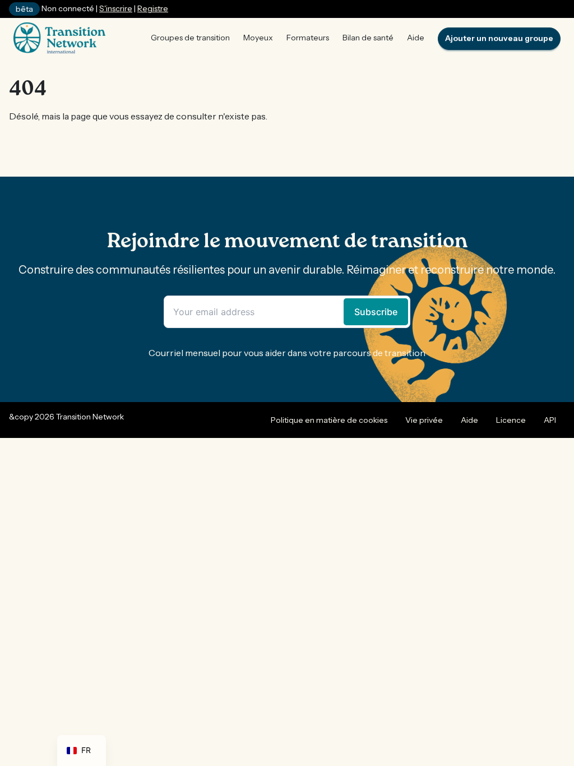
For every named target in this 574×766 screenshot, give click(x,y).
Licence (511, 420)
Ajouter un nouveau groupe (499, 38)
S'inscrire (115, 8)
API (550, 420)
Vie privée (424, 420)
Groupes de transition (190, 38)
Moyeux (258, 38)
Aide (415, 38)
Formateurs (307, 38)
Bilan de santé (368, 38)
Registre (152, 8)
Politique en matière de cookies (329, 420)
